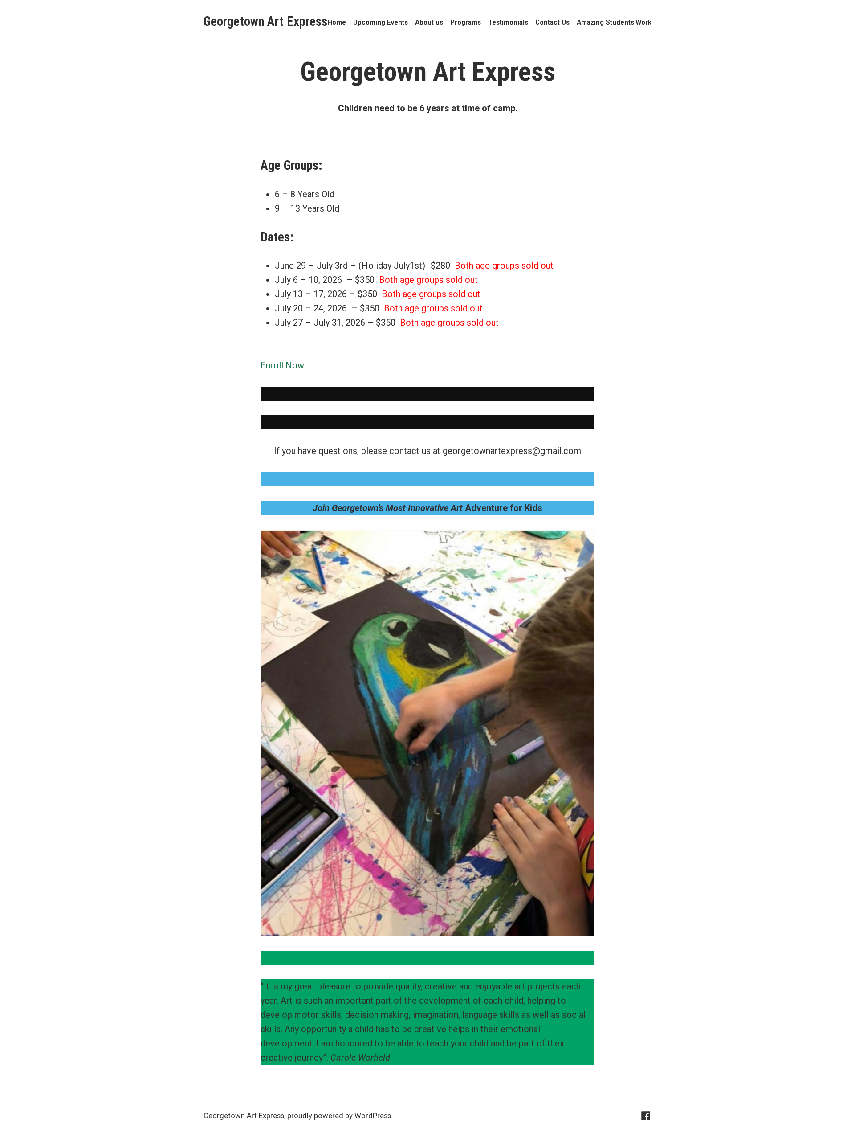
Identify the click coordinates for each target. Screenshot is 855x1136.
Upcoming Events (380, 22)
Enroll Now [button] (282, 365)
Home (337, 22)
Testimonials (508, 22)
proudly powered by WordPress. (340, 1115)
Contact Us (552, 22)
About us (429, 22)
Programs (465, 22)
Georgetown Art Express (265, 21)
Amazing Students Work (614, 22)
